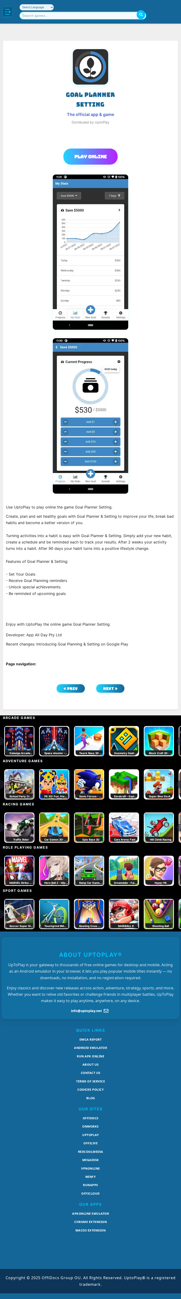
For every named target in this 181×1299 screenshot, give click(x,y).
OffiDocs (91, 1118)
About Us (90, 1064)
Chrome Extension (90, 1222)
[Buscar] (141, 14)
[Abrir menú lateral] (7, 12)
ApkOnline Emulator (90, 1213)
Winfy (90, 1177)
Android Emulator (90, 1048)
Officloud (90, 1193)
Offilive (90, 1143)
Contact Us (90, 1073)
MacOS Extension (90, 1230)
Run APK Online (90, 1056)
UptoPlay (90, 1135)
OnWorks (90, 1126)
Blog (90, 1098)
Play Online (90, 157)
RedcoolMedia (90, 1151)
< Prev (71, 688)
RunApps (90, 1185)
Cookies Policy (90, 1089)
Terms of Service (90, 1081)
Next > (110, 688)
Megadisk (90, 1160)
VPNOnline (90, 1168)
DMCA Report (90, 1039)
